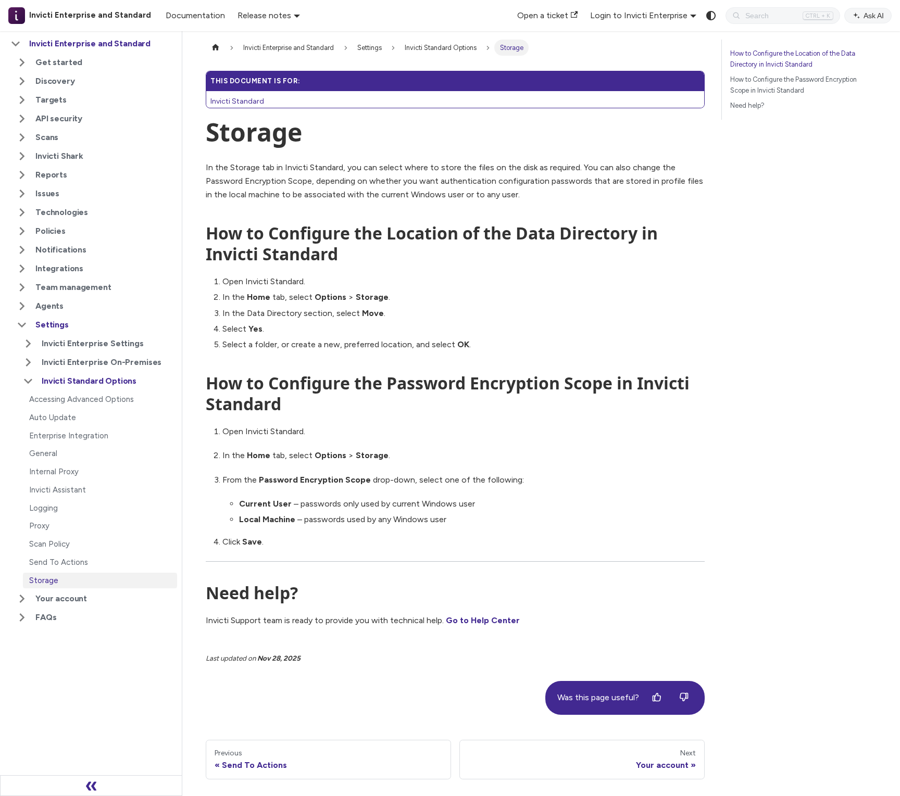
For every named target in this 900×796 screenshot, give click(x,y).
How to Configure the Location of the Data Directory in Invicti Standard (792, 58)
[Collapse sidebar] (91, 785)
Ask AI (874, 15)
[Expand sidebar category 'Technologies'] (21, 212)
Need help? (747, 105)
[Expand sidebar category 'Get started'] (21, 62)
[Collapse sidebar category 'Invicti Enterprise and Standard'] (15, 43)
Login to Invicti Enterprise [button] (639, 15)
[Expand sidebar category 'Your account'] (21, 598)
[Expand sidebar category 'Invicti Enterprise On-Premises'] (28, 362)
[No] (683, 697)
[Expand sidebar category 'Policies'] (21, 231)
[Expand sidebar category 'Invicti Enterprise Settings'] (28, 343)
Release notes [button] (264, 15)
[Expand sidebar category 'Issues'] (21, 193)
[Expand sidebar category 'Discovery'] (21, 81)
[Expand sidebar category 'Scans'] (21, 137)
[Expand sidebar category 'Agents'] (21, 306)
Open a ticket (542, 15)
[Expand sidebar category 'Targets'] (21, 100)
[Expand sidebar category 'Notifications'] (21, 250)
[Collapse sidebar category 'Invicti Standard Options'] (28, 381)
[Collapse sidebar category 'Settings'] (21, 325)
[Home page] (216, 48)
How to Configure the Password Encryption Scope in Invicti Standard (793, 84)
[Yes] (656, 697)
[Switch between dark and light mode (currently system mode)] (711, 15)
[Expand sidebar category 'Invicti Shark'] (21, 156)
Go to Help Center (483, 620)
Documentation (195, 15)
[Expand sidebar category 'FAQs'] (21, 617)
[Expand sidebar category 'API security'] (21, 118)
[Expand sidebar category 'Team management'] (21, 287)
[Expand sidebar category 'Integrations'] (21, 268)
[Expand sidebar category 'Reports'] (21, 175)
